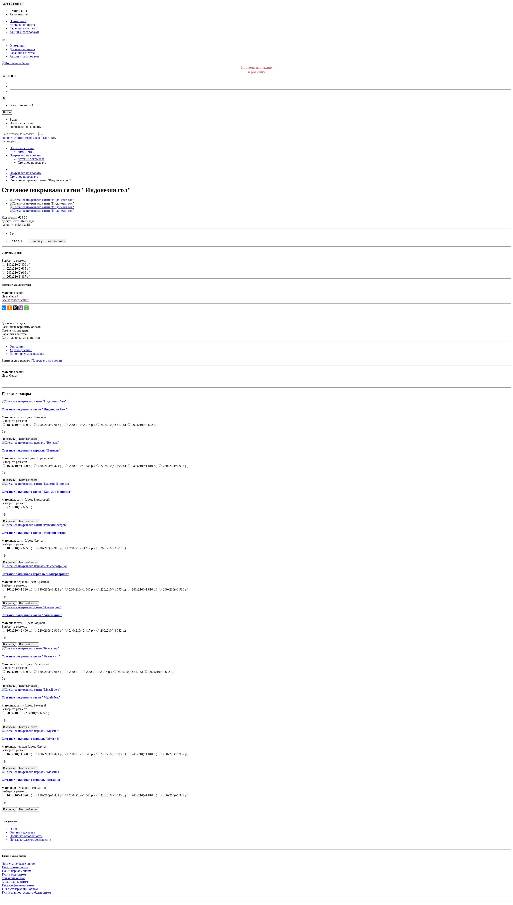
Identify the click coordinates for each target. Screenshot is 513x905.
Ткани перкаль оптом (16, 871)
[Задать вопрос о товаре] (3, 320)
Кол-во (14, 241)
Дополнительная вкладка (27, 353)
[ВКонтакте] (4, 307)
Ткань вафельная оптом (18, 885)
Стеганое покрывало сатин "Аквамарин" (32, 615)
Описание (16, 346)
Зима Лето (25, 151)
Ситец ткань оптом (15, 881)
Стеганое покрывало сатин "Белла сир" (31, 656)
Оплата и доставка (22, 832)
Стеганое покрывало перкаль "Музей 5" (31, 738)
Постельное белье (22, 148)
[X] (15, 307)
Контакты (50, 137)
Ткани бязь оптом (14, 874)
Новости (7, 137)
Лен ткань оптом (13, 878)
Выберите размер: (14, 260)
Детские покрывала (31, 159)
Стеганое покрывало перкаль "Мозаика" (32, 779)
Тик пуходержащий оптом (20, 889)
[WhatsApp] (26, 307)
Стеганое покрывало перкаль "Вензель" (31, 450)
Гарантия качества (22, 28)
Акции (19, 137)
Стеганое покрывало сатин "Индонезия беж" (34, 409)
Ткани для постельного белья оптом (26, 892)
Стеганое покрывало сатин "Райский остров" (35, 532)
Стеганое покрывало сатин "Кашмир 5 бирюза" (37, 491)
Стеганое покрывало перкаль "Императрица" (35, 574)
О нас (13, 828)
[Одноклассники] (9, 307)
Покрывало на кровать (25, 155)
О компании (18, 21)
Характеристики (21, 350)
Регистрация (18, 10)
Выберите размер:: (14, 420)
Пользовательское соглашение (30, 839)
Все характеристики (15, 300)
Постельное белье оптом (18, 863)
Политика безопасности (26, 836)
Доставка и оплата (22, 24)
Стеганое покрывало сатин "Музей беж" (31, 697)
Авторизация (19, 14)
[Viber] (20, 307)
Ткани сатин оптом (15, 867)
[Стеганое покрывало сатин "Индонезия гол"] (42, 200)
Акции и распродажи (24, 32)
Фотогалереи (33, 137)
